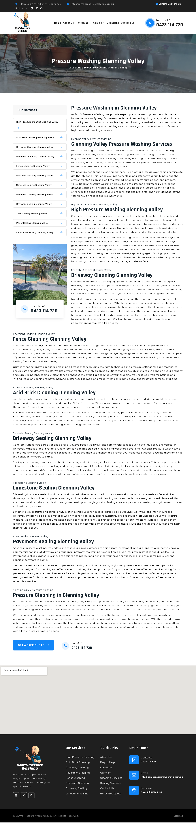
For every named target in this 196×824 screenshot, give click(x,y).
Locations (113, 22)
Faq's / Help (107, 762)
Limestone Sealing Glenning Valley (34, 232)
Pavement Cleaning (78, 772)
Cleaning (83, 22)
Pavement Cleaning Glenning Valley (35, 156)
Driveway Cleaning (77, 767)
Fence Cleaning (75, 778)
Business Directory (91, 815)
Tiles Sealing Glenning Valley (31, 213)
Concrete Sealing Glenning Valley (34, 185)
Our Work (105, 772)
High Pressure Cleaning (80, 757)
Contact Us (128, 22)
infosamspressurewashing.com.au (162, 777)
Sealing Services (110, 783)
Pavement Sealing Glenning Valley (34, 194)
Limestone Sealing (77, 793)
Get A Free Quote (31, 645)
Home (57, 22)
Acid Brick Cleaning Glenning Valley (35, 137)
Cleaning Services (111, 778)
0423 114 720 (169, 25)
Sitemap (178, 816)
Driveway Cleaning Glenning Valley (34, 147)
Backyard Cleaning (77, 783)
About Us (68, 22)
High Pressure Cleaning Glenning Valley (37, 122)
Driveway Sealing (76, 788)
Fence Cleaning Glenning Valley (33, 166)
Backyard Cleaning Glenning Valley (34, 175)
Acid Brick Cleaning (78, 762)
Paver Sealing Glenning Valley (32, 223)
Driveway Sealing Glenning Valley (34, 204)
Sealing (98, 22)
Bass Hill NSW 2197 (151, 792)
